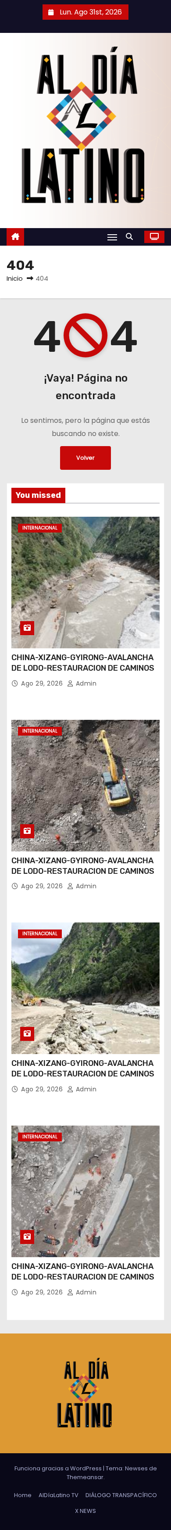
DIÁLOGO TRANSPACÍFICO (121, 1495)
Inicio (15, 278)
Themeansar (85, 1477)
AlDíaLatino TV (58, 1495)
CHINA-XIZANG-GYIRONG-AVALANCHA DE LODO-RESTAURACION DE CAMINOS (82, 663)
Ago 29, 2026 (43, 683)
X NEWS (85, 1511)
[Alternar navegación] (112, 237)
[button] (131, 236)
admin (85, 683)
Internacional (39, 528)
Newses (136, 1468)
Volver (85, 457)
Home (23, 1495)
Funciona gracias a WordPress (58, 1468)
